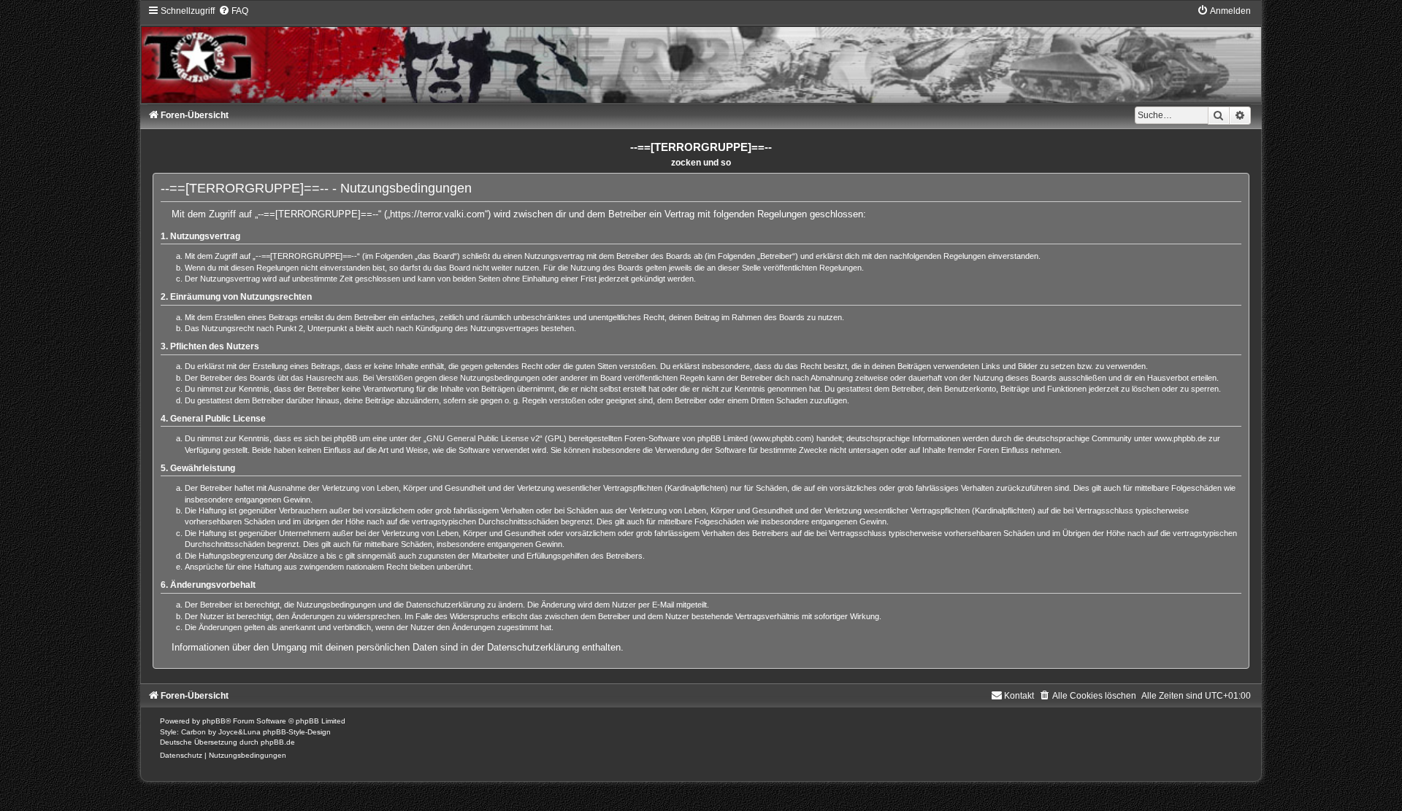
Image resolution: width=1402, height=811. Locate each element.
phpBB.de (278, 742)
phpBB (214, 721)
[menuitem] (233, 11)
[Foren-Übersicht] (701, 54)
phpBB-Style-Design (297, 732)
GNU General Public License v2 (483, 438)
